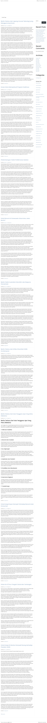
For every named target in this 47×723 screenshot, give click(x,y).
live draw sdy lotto (39, 144)
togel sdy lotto (38, 146)
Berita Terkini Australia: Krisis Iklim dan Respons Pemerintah (40, 41)
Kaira (7, 722)
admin (11, 25)
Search (37, 20)
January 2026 (38, 66)
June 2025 (37, 70)
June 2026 (37, 60)
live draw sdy (38, 137)
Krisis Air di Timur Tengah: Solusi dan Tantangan (16, 584)
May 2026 (37, 61)
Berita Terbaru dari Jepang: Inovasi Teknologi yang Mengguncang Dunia (40, 30)
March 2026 (38, 64)
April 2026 (37, 62)
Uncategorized (6, 83)
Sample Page (4, 17)
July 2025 (37, 68)
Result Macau (38, 83)
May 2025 (37, 71)
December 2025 (38, 67)
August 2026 (38, 58)
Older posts (3, 714)
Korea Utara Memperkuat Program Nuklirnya (15, 87)
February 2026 (38, 65)
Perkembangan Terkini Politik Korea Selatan (14, 160)
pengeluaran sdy (39, 131)
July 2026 (37, 59)
